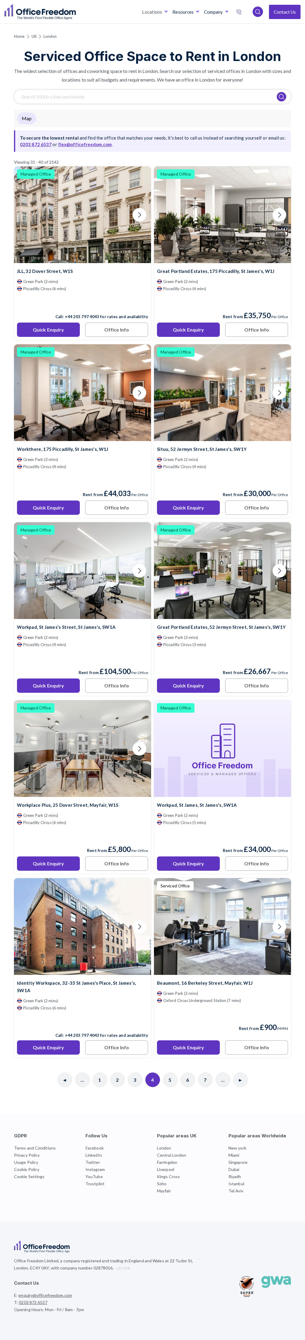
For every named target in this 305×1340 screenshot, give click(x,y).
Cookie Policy (26, 1169)
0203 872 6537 (245, 12)
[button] (271, 717)
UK (34, 36)
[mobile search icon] (258, 12)
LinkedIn (93, 1155)
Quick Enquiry (48, 329)
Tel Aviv (235, 1190)
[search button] (75, 12)
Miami (233, 1155)
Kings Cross (168, 1176)
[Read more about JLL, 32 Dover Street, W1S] (82, 303)
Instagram (95, 1169)
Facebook (94, 1147)
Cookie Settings (29, 1176)
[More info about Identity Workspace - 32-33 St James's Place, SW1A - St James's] (82, 971)
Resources (183, 12)
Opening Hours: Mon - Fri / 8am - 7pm (49, 1309)
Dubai (233, 1169)
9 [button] (36, 652)
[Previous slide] (25, 215)
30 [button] (71, 680)
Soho (161, 1183)
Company (213, 12)
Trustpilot (95, 1183)
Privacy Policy (27, 1155)
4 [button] (132, 611)
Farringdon (167, 1162)
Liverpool (165, 1169)
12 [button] (150, 704)
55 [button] (141, 664)
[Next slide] (139, 215)
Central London (171, 1155)
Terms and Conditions (35, 1147)
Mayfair (164, 1190)
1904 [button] (113, 663)
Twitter (92, 1162)
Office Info (116, 329)
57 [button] (112, 638)
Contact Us (285, 12)
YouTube (94, 1176)
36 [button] (112, 703)
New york (237, 1147)
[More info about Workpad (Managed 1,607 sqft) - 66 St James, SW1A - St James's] (222, 793)
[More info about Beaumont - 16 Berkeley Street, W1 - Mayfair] (222, 971)
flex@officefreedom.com (85, 144)
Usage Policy (26, 1162)
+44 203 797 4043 (82, 316)
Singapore (238, 1162)
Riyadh (234, 1176)
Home (19, 36)
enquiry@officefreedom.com (45, 1295)
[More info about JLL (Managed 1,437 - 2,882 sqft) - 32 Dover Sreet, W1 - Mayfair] (82, 259)
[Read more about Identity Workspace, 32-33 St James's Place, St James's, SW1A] (82, 1022)
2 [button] (110, 731)
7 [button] (174, 650)
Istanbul (236, 1183)
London (50, 36)
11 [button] (47, 670)
